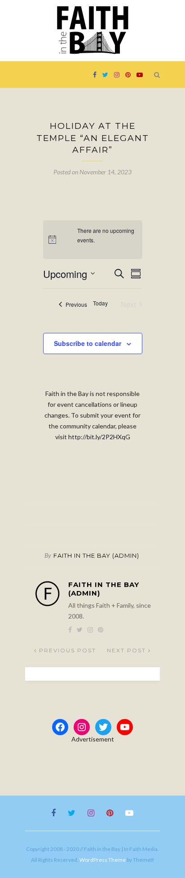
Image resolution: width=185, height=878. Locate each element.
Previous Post (66, 650)
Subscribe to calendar (87, 343)
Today (100, 303)
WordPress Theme (102, 859)
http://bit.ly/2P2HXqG (99, 437)
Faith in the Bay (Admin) (96, 555)
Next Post (127, 650)
